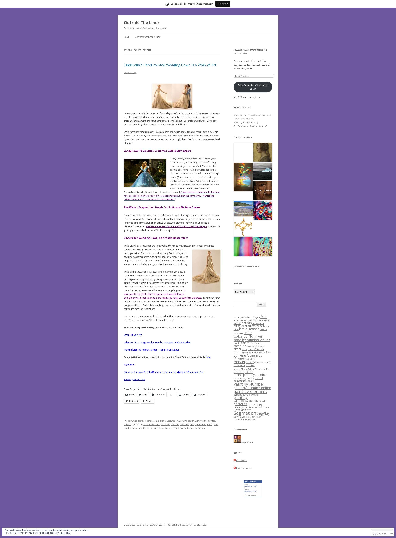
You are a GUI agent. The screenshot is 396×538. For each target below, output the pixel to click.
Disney (198, 420)
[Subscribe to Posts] (235, 460)
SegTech (256, 417)
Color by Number (248, 336)
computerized (256, 346)
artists (247, 323)
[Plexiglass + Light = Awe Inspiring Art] (243, 177)
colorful (237, 343)
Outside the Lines (251, 486)
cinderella (165, 424)
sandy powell (167, 428)
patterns (240, 404)
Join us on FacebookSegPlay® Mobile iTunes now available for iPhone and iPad (163, 371)
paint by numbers (250, 391)
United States (240, 419)
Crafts (244, 349)
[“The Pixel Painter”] (262, 190)
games (238, 355)
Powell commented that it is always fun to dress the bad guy (176, 226)
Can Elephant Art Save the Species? (250, 126)
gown (215, 424)
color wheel (255, 343)
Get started (223, 4)
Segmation (129, 364)
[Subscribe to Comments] (235, 468)
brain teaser (249, 329)
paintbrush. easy (243, 381)
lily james (147, 428)
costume (162, 420)
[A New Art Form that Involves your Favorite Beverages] (262, 247)
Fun (255, 491)
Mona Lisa (258, 362)
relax (266, 407)
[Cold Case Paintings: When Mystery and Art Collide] (262, 152)
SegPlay (263, 413)
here (208, 357)
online (250, 365)
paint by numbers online (246, 394)
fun (268, 352)
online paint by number (250, 375)
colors (245, 343)
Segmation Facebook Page (246, 266)
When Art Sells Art (133, 334)
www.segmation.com (134, 379)
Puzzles (254, 407)
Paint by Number (249, 384)
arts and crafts (258, 323)
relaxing (238, 409)
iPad (259, 355)
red (260, 407)
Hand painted (208, 420)
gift (246, 355)
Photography (256, 404)
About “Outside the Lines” (147, 37)
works (186, 428)
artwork (265, 326)
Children (263, 330)
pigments (239, 407)
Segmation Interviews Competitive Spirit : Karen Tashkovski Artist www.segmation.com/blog (253, 119)
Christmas (238, 333)
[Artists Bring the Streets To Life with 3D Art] (243, 152)
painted (156, 428)
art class (254, 320)
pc (249, 404)
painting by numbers (247, 400)
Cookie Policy (64, 533)
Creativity (237, 353)
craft (237, 348)
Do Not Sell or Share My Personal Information (187, 525)
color (248, 332)
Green (253, 355)
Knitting (247, 359)
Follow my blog (251, 495)
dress (209, 424)
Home (126, 37)
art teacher (254, 326)
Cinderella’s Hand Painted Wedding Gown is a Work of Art (170, 64)
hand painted (136, 428)
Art (144, 424)
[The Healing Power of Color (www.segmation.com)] (243, 247)
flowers (262, 352)
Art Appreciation (241, 320)
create (251, 349)
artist (237, 323)
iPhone (239, 358)
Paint (259, 377)
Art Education (265, 320)
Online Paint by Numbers (244, 378)
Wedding (178, 428)
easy (255, 352)
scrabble (247, 409)
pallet (263, 401)
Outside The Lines (141, 22)
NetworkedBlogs (250, 481)
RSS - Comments (244, 468)
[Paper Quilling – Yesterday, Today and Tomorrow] (262, 210)
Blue (236, 329)
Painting (247, 491)
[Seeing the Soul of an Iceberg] (262, 171)
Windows (252, 419)
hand (126, 428)
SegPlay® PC (241, 417)
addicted (246, 317)
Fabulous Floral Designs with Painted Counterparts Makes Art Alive (157, 342)
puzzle (248, 407)
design (193, 424)
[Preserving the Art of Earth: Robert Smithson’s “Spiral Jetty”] (243, 209)
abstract (237, 317)
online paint (243, 371)
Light (253, 359)
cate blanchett (153, 424)
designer (201, 424)
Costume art (172, 420)
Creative (259, 349)
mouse (267, 362)
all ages (256, 317)
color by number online (252, 340)
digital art (246, 352)
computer (241, 346)
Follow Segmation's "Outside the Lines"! (253, 87)
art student (240, 326)
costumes (184, 424)
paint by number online (252, 387)
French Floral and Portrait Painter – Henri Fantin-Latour (151, 349)
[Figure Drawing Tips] (243, 227)
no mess (239, 365)
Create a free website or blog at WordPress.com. (145, 525)
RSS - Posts (241, 460)
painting (127, 424)
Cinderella (152, 420)
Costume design (186, 420)
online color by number (251, 368)
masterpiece (244, 361)
